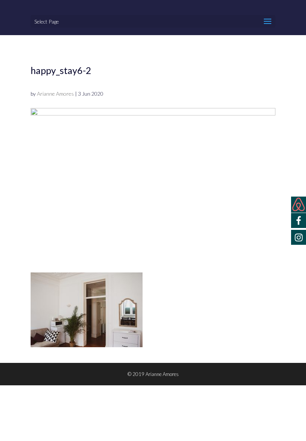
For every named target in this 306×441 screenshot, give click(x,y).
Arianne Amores (55, 93)
